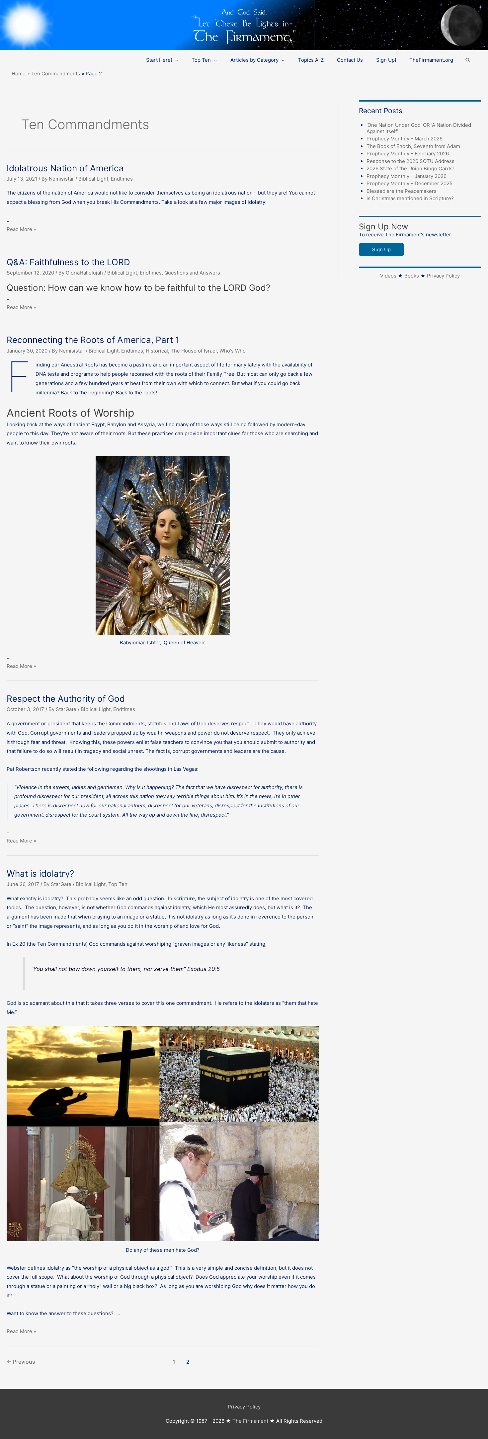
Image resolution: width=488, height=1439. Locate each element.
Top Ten (117, 884)
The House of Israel (194, 351)
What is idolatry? (40, 873)
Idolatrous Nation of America (65, 168)
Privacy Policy (443, 276)
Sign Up (381, 249)
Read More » (21, 229)
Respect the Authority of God (66, 698)
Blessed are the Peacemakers (401, 191)
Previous (21, 1362)
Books (411, 276)
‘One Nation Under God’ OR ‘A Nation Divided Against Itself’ (418, 128)
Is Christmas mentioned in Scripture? (410, 198)
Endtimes (122, 179)
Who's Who (232, 351)
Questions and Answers (192, 273)
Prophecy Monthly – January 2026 (406, 176)
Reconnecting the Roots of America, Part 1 (93, 340)
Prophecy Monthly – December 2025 (409, 183)
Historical (157, 351)
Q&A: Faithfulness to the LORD (68, 262)
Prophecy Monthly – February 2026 (407, 153)
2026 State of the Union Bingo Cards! (410, 168)
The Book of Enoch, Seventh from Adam (413, 146)
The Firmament (250, 1421)
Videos (388, 276)
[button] (468, 60)
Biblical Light (93, 179)
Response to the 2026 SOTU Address (410, 161)
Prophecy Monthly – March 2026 (404, 138)
